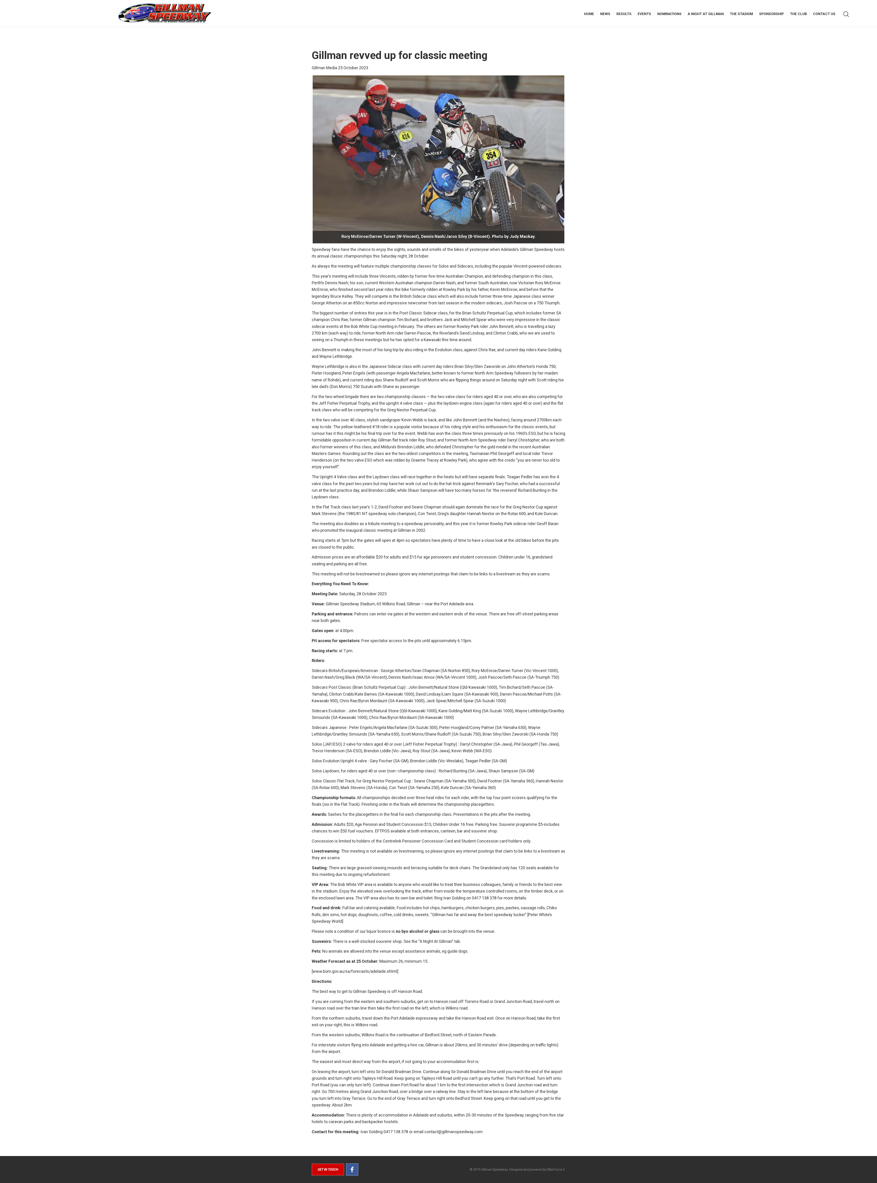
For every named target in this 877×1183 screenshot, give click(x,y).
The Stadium (741, 14)
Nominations (669, 14)
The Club (798, 14)
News (605, 14)
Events (644, 14)
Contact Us (824, 14)
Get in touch (328, 1169)
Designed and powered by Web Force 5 (537, 1169)
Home (589, 14)
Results (623, 14)
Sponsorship (771, 14)
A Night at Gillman (706, 14)
